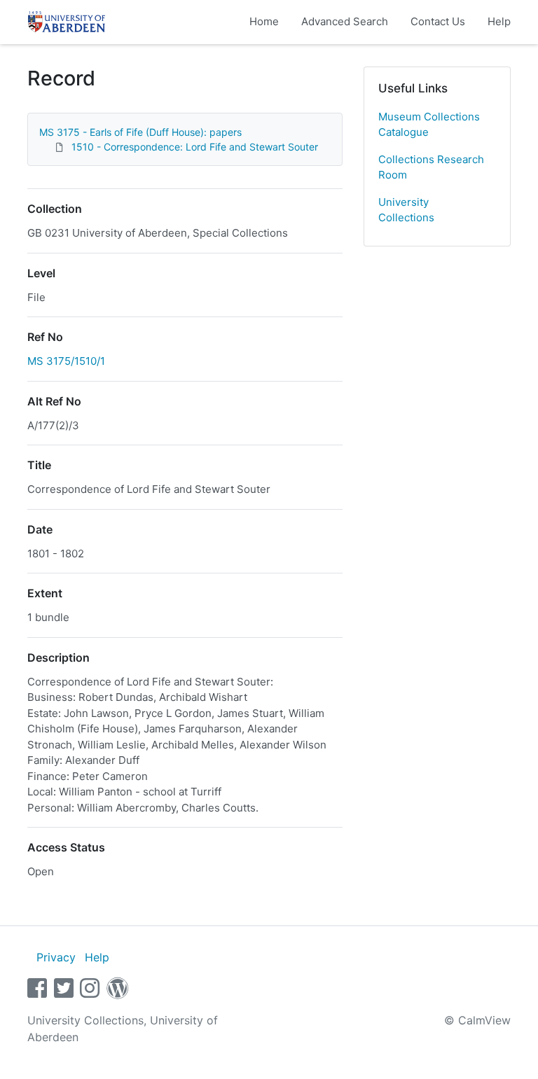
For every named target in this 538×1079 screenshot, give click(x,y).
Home (264, 21)
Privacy (56, 957)
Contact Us (438, 21)
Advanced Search (344, 21)
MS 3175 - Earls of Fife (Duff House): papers (140, 132)
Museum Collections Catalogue (429, 124)
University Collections (406, 210)
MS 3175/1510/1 (66, 361)
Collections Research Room (431, 167)
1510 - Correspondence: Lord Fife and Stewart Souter (194, 147)
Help (499, 21)
